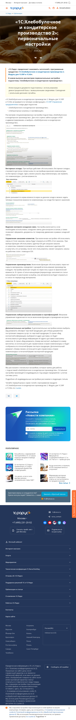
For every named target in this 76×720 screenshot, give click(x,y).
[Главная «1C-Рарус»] (28, 8)
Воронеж (9, 629)
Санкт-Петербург (32, 649)
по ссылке (18, 703)
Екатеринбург (31, 629)
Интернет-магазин (20, 3)
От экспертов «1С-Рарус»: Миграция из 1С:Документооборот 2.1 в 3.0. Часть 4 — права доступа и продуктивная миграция (59, 457)
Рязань (29, 645)
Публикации (18, 13)
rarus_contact (56, 517)
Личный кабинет (15, 542)
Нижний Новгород (33, 637)
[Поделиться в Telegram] (40, 58)
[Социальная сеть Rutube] (54, 522)
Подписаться (59, 429)
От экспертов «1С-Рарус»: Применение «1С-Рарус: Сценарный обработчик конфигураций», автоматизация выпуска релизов (24, 469)
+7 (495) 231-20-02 (61, 3)
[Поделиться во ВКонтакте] (35, 58)
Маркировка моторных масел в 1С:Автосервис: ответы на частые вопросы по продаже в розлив (59, 478)
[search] (49, 8)
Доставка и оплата (35, 3)
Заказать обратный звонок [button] (54, 494)
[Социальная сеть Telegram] (59, 522)
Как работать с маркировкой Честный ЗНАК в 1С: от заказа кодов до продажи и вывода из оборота (25, 456)
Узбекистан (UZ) (50, 633)
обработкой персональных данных (21, 696)
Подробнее (40, 717)
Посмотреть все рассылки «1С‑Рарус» (41, 423)
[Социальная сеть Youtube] (49, 522)
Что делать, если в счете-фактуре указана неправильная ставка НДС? (24, 478)
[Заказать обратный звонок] (69, 2)
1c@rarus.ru (49, 499)
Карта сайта (10, 617)
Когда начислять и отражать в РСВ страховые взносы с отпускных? (59, 467)
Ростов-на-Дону (11, 645)
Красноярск (10, 637)
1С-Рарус (8, 13)
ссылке (18, 388)
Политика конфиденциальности (22, 668)
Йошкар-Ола (10, 633)
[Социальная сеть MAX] (64, 522)
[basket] (53, 8)
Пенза (28, 641)
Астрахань (30, 626)
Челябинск (9, 653)
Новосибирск (10, 641)
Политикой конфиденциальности (28, 712)
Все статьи (63, 483)
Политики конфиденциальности (43, 436)
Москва (8, 626)
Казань (29, 633)
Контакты (9, 610)
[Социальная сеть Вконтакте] (45, 522)
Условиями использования (21, 691)
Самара (8, 649)
